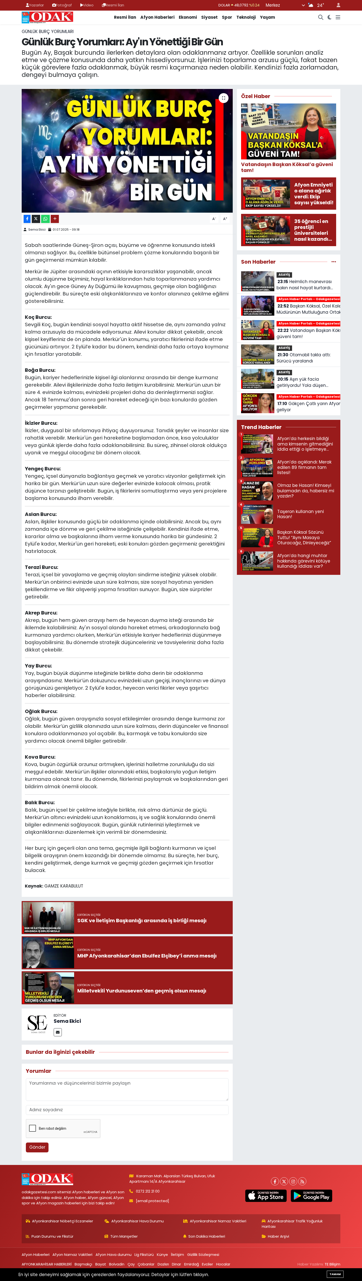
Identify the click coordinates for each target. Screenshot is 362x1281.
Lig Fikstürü (144, 1254)
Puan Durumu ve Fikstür (52, 1236)
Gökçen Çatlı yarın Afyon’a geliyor (311, 407)
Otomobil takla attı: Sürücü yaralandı (303, 358)
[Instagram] (293, 1181)
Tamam (335, 1274)
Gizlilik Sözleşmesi (203, 1254)
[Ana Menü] (338, 17)
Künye (162, 1254)
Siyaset (209, 17)
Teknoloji (246, 17)
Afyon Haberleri (157, 17)
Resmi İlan (115, 5)
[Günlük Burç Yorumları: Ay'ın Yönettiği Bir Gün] (127, 151)
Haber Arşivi (278, 1236)
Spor (227, 17)
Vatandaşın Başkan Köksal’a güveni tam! (313, 333)
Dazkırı (163, 1264)
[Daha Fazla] (55, 219)
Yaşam (267, 17)
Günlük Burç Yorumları (48, 31)
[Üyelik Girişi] (336, 5)
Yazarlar (36, 5)
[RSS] (302, 1181)
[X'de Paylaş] (36, 219)
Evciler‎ (207, 1264)
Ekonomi (188, 17)
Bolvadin (116, 1264)
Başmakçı (83, 1264)
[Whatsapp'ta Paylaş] (45, 219)
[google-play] (311, 1196)
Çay (131, 1264)
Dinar (176, 1264)
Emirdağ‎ (191, 1264)
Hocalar (223, 1264)
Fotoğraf (64, 5)
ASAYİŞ (284, 275)
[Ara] (321, 17)
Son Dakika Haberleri (206, 1236)
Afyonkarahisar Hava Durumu (137, 1221)
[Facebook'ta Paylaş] (27, 219)
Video (88, 5)
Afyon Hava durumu (114, 1254)
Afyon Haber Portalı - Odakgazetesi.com (314, 299)
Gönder (37, 1147)
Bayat (100, 1264)
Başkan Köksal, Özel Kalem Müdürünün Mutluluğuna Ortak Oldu (311, 309)
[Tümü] (333, 262)
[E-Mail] (58, 1032)
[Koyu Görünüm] (330, 17)
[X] (284, 1181)
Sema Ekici (37, 229)
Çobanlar (146, 1264)
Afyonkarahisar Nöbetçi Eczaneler (62, 1221)
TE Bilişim (332, 1264)
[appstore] (266, 1196)
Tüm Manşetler (124, 1236)
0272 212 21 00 (148, 1191)
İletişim (177, 1254)
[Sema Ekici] (37, 1024)
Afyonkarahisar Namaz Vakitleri (218, 1221)
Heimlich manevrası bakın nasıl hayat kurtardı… (305, 285)
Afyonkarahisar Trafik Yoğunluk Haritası (292, 1223)
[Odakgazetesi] (47, 17)
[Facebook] (275, 1181)
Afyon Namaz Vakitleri (72, 1254)
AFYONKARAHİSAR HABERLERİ (47, 1264)
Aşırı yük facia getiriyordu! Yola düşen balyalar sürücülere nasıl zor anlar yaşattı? (306, 382)
